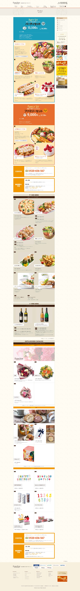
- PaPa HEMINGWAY (39, 576)
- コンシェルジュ (15, 576)
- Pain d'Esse (38, 575)
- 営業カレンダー (50, 575)
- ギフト (26, 575)
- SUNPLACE (38, 577)
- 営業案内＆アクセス (16, 577)
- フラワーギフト (27, 576)
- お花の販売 (14, 575)
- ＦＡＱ (49, 576)
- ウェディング (27, 577)
